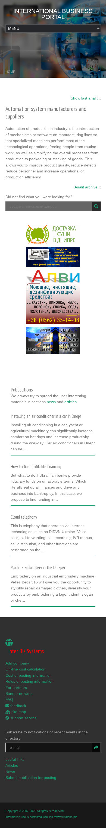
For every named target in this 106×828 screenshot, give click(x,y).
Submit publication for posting (30, 777)
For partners (16, 687)
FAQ (9, 699)
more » (19, 451)
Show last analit (84, 98)
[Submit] (96, 206)
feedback (17, 706)
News (10, 771)
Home (10, 72)
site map (18, 712)
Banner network (19, 693)
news (51, 402)
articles (70, 402)
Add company (17, 663)
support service (23, 718)
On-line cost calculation (25, 669)
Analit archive (86, 187)
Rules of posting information (29, 681)
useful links (14, 759)
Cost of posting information (28, 675)
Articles (11, 765)
